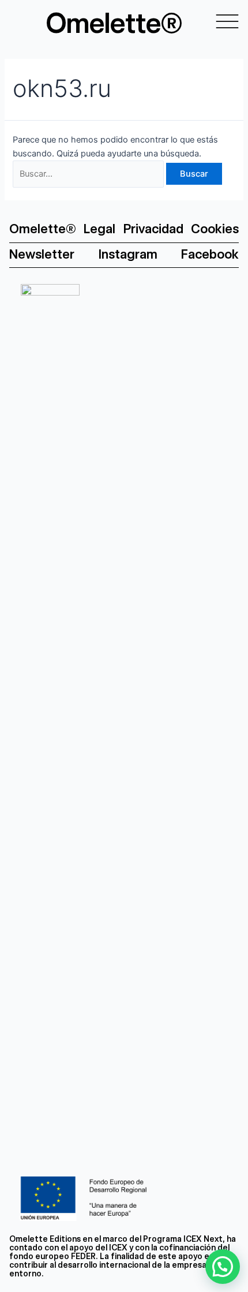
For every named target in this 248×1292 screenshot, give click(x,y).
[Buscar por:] (89, 174)
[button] (222, 1266)
